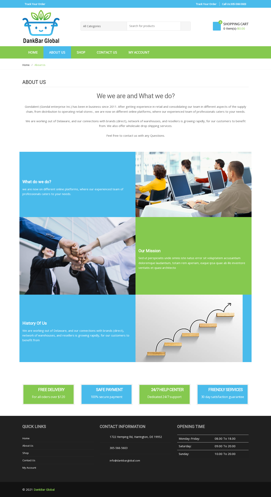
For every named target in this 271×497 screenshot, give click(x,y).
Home (33, 52)
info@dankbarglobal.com (125, 460)
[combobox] (154, 26)
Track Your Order (35, 4)
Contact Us (107, 52)
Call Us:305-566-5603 (234, 4)
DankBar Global (44, 489)
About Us (57, 52)
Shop (81, 52)
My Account (139, 52)
